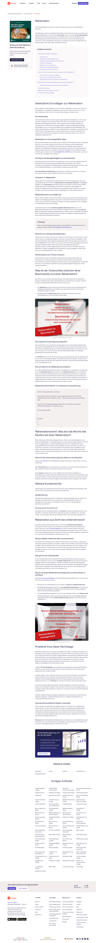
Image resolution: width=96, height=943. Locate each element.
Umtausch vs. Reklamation (46, 63)
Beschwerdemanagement (48, 578)
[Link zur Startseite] (12, 898)
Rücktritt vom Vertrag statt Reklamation (49, 67)
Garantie (54, 461)
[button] (23, 3)
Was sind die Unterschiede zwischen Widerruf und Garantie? (54, 85)
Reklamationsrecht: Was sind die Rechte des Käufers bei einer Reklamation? (56, 82)
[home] (12, 3)
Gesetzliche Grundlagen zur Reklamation (48, 53)
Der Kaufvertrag (43, 56)
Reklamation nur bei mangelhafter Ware (49, 58)
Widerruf (45, 461)
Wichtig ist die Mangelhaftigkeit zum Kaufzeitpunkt (52, 61)
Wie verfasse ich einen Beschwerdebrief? (49, 75)
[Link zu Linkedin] (87, 939)
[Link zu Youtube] (85, 939)
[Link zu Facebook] (77, 939)
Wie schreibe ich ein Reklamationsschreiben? (50, 77)
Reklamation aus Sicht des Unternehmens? (48, 90)
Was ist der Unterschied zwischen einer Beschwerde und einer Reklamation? (56, 72)
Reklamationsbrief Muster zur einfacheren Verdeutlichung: (53, 79)
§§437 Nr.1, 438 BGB (63, 152)
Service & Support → (13, 902)
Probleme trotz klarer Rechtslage (46, 92)
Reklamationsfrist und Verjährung (47, 65)
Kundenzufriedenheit (55, 528)
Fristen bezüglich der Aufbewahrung (61, 227)
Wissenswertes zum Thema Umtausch (49, 69)
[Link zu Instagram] (80, 939)
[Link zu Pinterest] (82, 939)
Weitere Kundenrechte (44, 88)
